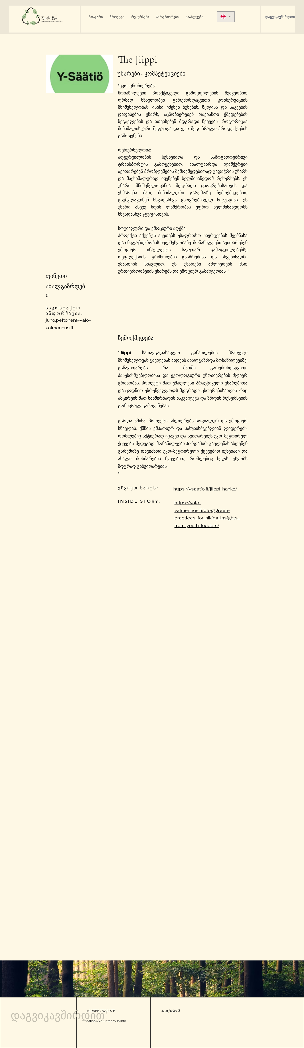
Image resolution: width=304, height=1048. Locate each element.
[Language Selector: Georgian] (226, 16)
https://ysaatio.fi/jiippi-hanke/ (205, 489)
